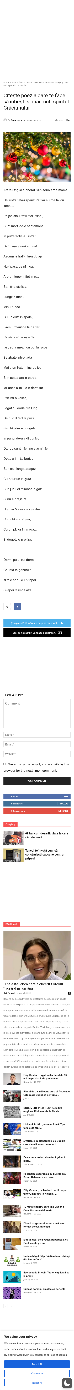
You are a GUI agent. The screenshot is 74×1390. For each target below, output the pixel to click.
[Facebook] (17, 606)
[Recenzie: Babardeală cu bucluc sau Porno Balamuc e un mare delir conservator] (12, 1178)
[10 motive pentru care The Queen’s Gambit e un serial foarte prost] (12, 1211)
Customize (37, 1373)
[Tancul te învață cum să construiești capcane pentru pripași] (13, 856)
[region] (37, 1360)
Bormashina (18, 82)
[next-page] (11, 1306)
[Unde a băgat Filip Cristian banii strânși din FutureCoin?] (12, 1260)
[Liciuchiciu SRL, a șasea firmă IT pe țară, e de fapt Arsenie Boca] (12, 1129)
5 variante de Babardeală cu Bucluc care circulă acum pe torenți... (44, 1142)
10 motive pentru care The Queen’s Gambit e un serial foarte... (44, 1208)
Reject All (37, 1382)
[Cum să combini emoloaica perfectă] (12, 1293)
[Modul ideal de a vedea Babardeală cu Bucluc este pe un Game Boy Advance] (12, 1244)
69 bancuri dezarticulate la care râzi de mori (46, 835)
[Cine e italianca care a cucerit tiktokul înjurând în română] (37, 955)
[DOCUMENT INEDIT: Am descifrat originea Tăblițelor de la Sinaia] (12, 1112)
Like (66, 796)
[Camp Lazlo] (5, 120)
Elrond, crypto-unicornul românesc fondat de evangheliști (44, 1224)
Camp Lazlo (16, 120)
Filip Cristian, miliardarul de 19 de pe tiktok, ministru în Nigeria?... (44, 1191)
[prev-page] (5, 1306)
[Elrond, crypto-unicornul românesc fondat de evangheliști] (12, 1227)
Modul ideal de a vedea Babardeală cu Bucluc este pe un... (45, 1241)
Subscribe (62, 811)
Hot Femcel (9, 993)
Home (6, 82)
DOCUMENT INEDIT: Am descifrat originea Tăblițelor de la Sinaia (42, 1109)
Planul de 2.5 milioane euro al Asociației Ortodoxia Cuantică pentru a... (46, 1093)
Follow (64, 803)
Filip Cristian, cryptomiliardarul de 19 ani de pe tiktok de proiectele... (45, 1076)
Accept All (37, 1364)
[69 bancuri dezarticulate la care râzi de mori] (13, 838)
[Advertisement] (37, 48)
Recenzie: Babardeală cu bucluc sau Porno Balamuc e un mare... (44, 1175)
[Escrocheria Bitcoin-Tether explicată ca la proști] (12, 1277)
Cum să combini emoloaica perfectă (44, 1289)
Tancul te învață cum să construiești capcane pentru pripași (44, 854)
